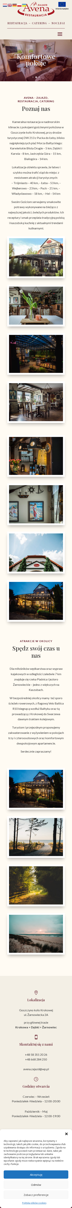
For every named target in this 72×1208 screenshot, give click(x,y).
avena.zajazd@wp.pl (36, 1069)
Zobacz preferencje (36, 1195)
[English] (10, 5)
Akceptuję (36, 1174)
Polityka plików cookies (34, 1203)
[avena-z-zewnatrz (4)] (36, 372)
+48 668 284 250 (36, 1059)
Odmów (36, 1185)
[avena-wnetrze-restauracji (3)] (36, 420)
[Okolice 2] (36, 903)
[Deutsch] (14, 5)
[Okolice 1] (36, 855)
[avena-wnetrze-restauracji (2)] (36, 323)
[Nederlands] (5, 5)
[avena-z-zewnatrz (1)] (36, 275)
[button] (66, 1134)
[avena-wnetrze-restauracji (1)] (36, 474)
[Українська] (24, 5)
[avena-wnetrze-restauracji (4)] (36, 522)
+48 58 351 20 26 (36, 1054)
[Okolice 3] (36, 951)
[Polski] (19, 5)
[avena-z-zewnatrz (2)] (36, 570)
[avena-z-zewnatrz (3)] (36, 619)
